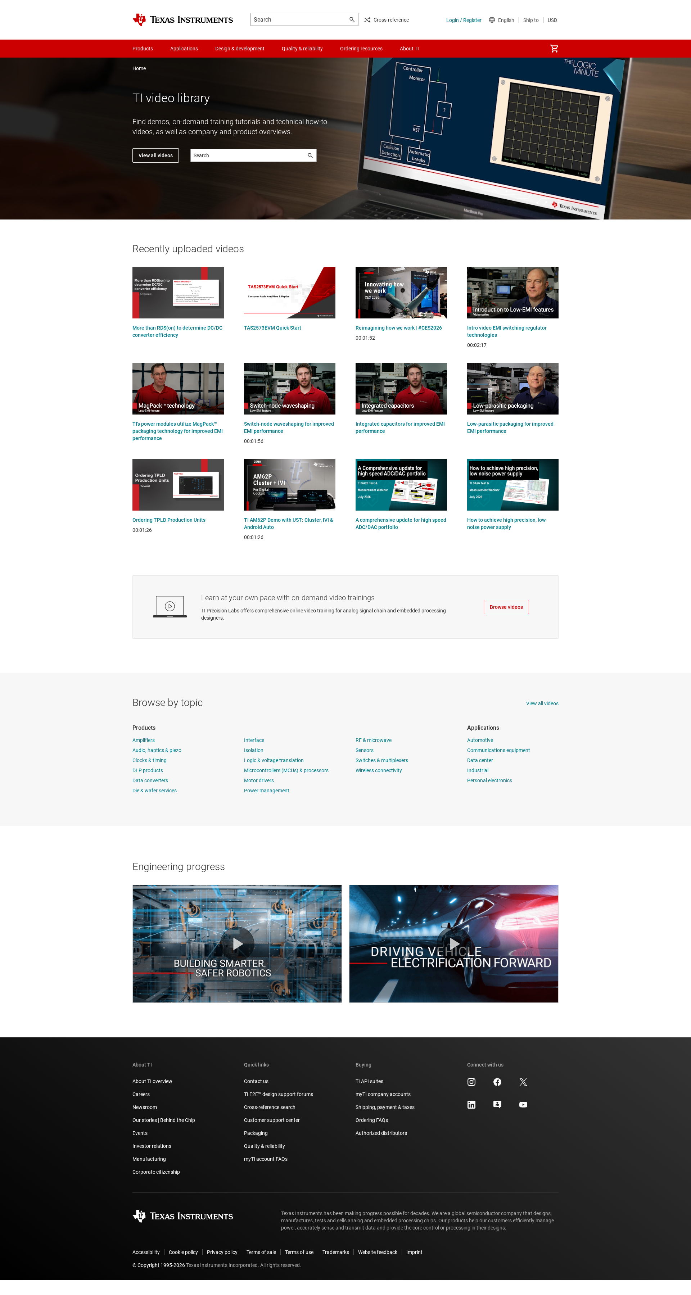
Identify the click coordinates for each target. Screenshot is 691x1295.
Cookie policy (183, 1252)
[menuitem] (554, 49)
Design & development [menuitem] (240, 48)
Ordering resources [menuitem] (361, 48)
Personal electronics (489, 780)
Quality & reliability (264, 1146)
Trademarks (335, 1252)
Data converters (150, 780)
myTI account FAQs (266, 1159)
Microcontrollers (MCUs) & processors (286, 770)
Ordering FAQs (372, 1120)
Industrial (477, 770)
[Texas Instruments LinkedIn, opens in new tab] (471, 1107)
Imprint (414, 1252)
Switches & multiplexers (382, 760)
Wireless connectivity (379, 770)
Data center (480, 760)
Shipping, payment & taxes (385, 1107)
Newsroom (144, 1107)
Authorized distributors (381, 1133)
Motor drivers (259, 780)
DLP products (147, 770)
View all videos (156, 155)
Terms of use (299, 1252)
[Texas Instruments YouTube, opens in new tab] (523, 1107)
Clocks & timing (149, 760)
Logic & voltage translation (274, 760)
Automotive (480, 740)
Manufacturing (149, 1159)
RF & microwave (374, 740)
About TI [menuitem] (409, 48)
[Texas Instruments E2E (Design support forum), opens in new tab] (497, 1107)
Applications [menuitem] (184, 48)
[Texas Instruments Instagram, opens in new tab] (471, 1084)
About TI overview (152, 1081)
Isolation (253, 750)
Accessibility (146, 1252)
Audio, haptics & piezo (156, 750)
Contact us (256, 1081)
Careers (141, 1094)
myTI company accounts (383, 1094)
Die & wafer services (154, 790)
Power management (266, 790)
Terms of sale (261, 1252)
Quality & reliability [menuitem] (302, 48)
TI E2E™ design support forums (278, 1094)
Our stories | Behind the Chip (163, 1120)
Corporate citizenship (156, 1172)
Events (140, 1133)
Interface (254, 740)
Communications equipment (498, 750)
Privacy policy (222, 1252)
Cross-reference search (269, 1107)
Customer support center (272, 1120)
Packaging (256, 1133)
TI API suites (369, 1081)
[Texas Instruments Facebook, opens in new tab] (497, 1084)
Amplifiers (143, 740)
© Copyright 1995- (158, 1265)
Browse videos (506, 607)
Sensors (365, 750)
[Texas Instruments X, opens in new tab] (523, 1084)
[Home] (182, 19)
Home (139, 68)
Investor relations (151, 1146)
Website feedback (377, 1252)
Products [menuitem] (142, 48)
